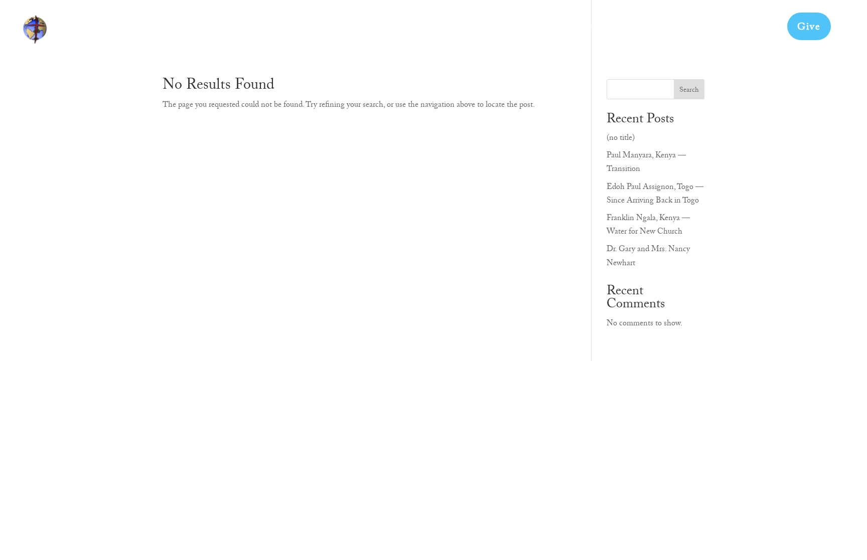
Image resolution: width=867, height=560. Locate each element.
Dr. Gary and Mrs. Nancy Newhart (648, 257)
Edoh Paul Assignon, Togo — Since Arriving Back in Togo (655, 195)
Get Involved (539, 31)
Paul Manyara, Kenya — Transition (646, 163)
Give (809, 28)
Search (689, 91)
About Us (480, 31)
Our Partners (606, 31)
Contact (758, 31)
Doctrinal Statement (687, 31)
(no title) (621, 139)
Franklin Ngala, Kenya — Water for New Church (648, 226)
